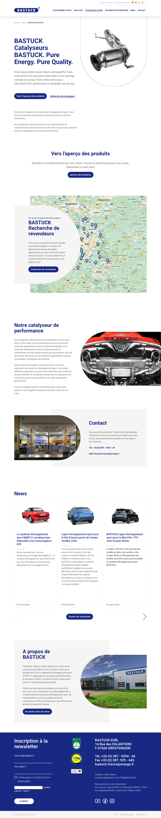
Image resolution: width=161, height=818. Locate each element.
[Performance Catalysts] (143, 3)
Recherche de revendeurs (62, 96)
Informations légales (127, 815)
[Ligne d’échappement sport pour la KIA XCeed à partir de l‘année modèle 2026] (80, 515)
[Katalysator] (133, 3)
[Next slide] (145, 616)
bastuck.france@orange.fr (106, 453)
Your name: (20, 766)
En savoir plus (23, 604)
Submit (24, 801)
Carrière (102, 2)
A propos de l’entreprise (122, 2)
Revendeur (110, 2)
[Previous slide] (16, 616)
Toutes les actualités (80, 616)
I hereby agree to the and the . (34, 779)
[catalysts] (136, 3)
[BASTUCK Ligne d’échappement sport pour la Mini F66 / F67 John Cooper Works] (125, 515)
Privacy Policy (140, 815)
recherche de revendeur (43, 269)
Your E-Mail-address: (24, 756)
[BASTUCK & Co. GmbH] (27, 14)
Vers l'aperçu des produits (30, 96)
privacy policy (24, 781)
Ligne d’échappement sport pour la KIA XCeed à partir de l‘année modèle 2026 (80, 537)
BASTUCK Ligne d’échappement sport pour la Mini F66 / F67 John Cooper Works (124, 537)
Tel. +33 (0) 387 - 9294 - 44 (115, 756)
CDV (116, 815)
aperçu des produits (80, 174)
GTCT (39, 777)
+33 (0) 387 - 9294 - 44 (104, 447)
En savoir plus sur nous (37, 711)
